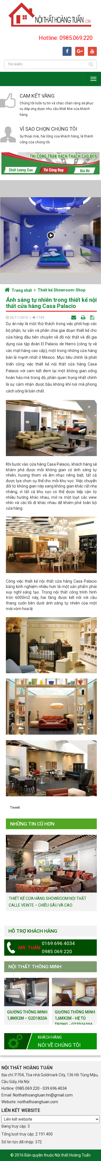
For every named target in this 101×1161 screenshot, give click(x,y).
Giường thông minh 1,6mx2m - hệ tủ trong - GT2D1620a (75, 1018)
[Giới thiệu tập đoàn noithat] (50, 235)
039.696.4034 (55, 1088)
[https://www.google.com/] (79, 51)
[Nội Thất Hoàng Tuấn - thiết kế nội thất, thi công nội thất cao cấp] (50, 14)
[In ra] (83, 317)
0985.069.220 (27, 1088)
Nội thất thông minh (34, 966)
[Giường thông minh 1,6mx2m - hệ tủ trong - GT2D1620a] (74, 992)
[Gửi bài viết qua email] (74, 317)
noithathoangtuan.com (37, 1102)
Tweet (15, 807)
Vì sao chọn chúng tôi (48, 129)
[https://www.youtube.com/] (92, 51)
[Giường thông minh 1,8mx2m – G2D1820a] (26, 992)
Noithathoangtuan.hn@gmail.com (43, 1095)
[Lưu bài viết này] (92, 317)
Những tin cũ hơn (32, 824)
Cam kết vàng (37, 96)
